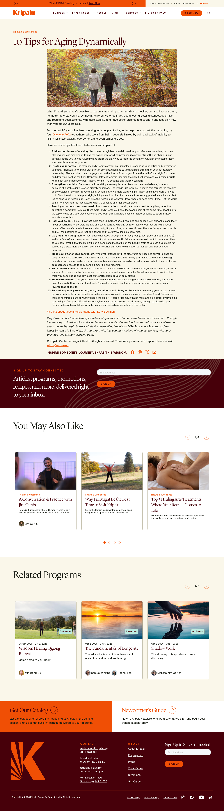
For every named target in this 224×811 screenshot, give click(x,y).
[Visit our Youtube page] (201, 797)
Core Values (135, 768)
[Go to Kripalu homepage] (28, 760)
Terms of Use (170, 797)
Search (207, 13)
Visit (115, 13)
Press (131, 762)
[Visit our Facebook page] (192, 797)
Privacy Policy (151, 797)
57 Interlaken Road (91, 777)
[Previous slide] (188, 437)
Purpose (59, 13)
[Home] (24, 11)
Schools (132, 13)
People (102, 13)
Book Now (191, 13)
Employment (135, 755)
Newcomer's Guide (159, 3)
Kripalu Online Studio (184, 3)
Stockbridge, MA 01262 (93, 781)
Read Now (94, 3)
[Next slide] (206, 437)
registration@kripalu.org (94, 748)
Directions (134, 775)
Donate (204, 3)
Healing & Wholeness (25, 31)
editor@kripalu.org (58, 345)
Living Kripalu (155, 13)
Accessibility (133, 797)
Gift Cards (134, 781)
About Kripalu (136, 748)
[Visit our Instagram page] (183, 797)
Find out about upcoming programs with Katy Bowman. (81, 311)
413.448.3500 (88, 752)
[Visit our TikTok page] (211, 797)
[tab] (104, 542)
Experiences (81, 13)
